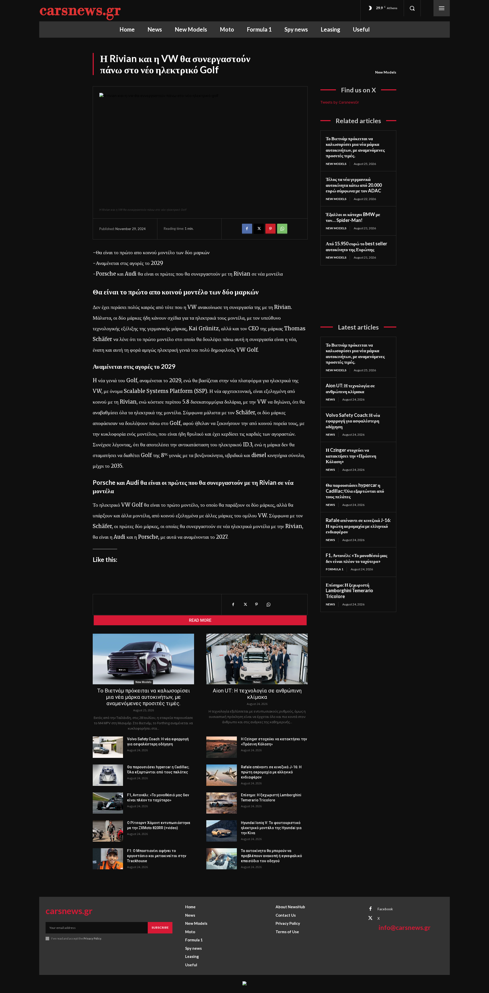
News (257, 682)
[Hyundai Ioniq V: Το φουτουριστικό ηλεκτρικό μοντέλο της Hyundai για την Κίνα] (221, 831)
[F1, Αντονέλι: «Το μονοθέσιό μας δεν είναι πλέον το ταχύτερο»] (108, 803)
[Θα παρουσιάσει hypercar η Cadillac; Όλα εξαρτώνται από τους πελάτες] (108, 775)
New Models (385, 72)
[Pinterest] (270, 229)
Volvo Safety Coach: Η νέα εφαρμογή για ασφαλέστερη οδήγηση (353, 420)
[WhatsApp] (282, 229)
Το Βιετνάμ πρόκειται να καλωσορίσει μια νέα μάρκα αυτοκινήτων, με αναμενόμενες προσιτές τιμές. (143, 697)
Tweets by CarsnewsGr (339, 102)
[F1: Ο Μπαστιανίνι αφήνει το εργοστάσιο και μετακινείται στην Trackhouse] (108, 859)
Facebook (385, 909)
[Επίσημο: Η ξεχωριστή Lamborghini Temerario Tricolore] (221, 803)
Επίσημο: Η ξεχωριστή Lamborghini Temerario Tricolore (349, 590)
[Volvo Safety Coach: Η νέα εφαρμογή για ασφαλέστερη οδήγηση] (108, 747)
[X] (259, 229)
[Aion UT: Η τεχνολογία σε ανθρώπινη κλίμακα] (257, 659)
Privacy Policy (92, 938)
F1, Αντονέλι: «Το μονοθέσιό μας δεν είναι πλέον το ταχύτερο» (356, 558)
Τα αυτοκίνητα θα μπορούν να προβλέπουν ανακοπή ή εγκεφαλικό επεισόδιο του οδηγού (271, 856)
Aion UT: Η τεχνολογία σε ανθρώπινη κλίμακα (257, 694)
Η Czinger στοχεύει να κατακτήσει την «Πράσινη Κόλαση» (351, 455)
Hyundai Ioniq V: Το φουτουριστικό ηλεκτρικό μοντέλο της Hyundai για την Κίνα (271, 828)
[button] (412, 8)
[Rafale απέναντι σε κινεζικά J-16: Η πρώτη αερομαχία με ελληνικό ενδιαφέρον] (221, 775)
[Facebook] (247, 229)
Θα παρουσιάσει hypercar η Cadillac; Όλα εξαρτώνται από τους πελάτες (355, 490)
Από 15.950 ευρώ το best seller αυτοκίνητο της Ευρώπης (356, 246)
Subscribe (160, 927)
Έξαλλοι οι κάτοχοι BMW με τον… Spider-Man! (353, 217)
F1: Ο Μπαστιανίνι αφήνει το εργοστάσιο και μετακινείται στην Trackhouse (156, 856)
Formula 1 (334, 569)
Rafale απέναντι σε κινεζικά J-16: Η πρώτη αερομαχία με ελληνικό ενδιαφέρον (271, 772)
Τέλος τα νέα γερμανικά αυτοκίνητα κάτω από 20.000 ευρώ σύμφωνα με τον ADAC (354, 184)
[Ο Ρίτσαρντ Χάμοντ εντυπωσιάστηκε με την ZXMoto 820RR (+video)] (108, 831)
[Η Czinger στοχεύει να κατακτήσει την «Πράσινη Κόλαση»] (221, 747)
